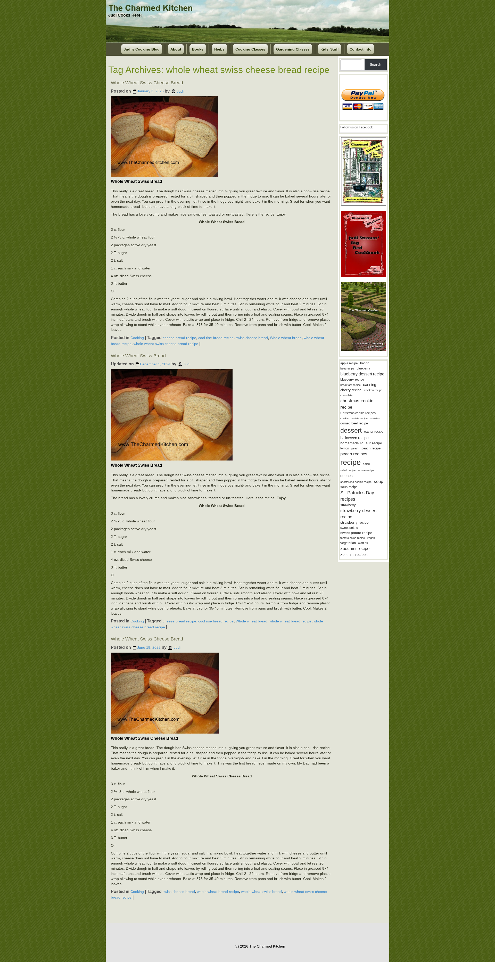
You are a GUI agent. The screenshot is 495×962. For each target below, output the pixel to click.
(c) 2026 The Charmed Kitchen (260, 946)
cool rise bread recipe (216, 338)
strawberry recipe (354, 522)
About (175, 49)
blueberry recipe (352, 379)
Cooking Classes (250, 49)
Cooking (137, 338)
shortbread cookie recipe (356, 481)
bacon (364, 363)
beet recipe (347, 368)
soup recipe (349, 487)
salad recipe (348, 470)
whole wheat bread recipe (290, 621)
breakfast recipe (350, 385)
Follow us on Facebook (356, 127)
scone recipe (366, 470)
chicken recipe (373, 390)
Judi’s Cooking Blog (142, 49)
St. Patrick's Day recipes (357, 496)
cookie (344, 418)
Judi (180, 91)
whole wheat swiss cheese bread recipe (166, 344)
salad (366, 463)
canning (369, 385)
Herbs (219, 49)
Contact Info (361, 49)
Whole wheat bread (286, 338)
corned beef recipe (354, 423)
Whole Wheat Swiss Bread (138, 355)
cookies (375, 418)
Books (197, 49)
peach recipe (371, 448)
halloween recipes (355, 437)
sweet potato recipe (356, 533)
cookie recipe (359, 418)
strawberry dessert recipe (358, 513)
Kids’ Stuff (329, 49)
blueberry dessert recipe (362, 374)
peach (355, 448)
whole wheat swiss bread (261, 892)
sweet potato (349, 528)
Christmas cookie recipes (358, 413)
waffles (363, 543)
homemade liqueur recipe (361, 443)
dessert (351, 430)
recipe (350, 462)
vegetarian (348, 543)
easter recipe (373, 431)
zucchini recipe (354, 548)
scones (346, 475)
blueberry (363, 368)
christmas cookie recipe (356, 404)
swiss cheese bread (252, 338)
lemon (344, 448)
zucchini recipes (354, 554)
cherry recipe (351, 390)
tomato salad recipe (352, 537)
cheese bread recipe (179, 338)
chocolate (346, 395)
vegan (371, 537)
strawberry (348, 505)
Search (375, 64)
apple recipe (349, 363)
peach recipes (353, 453)
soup (378, 481)
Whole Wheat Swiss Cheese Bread (147, 82)
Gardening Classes (293, 49)
